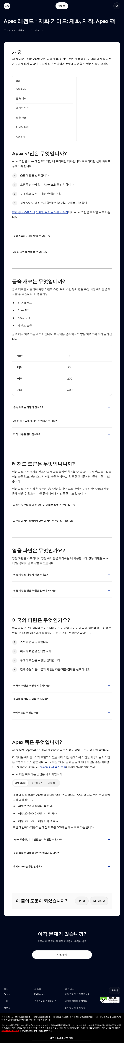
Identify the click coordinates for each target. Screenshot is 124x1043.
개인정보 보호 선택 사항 (61, 1038)
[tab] (21, 783)
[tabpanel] (62, 811)
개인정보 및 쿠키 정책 (10, 1031)
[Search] (116, 5)
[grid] (62, 370)
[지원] (7, 5)
